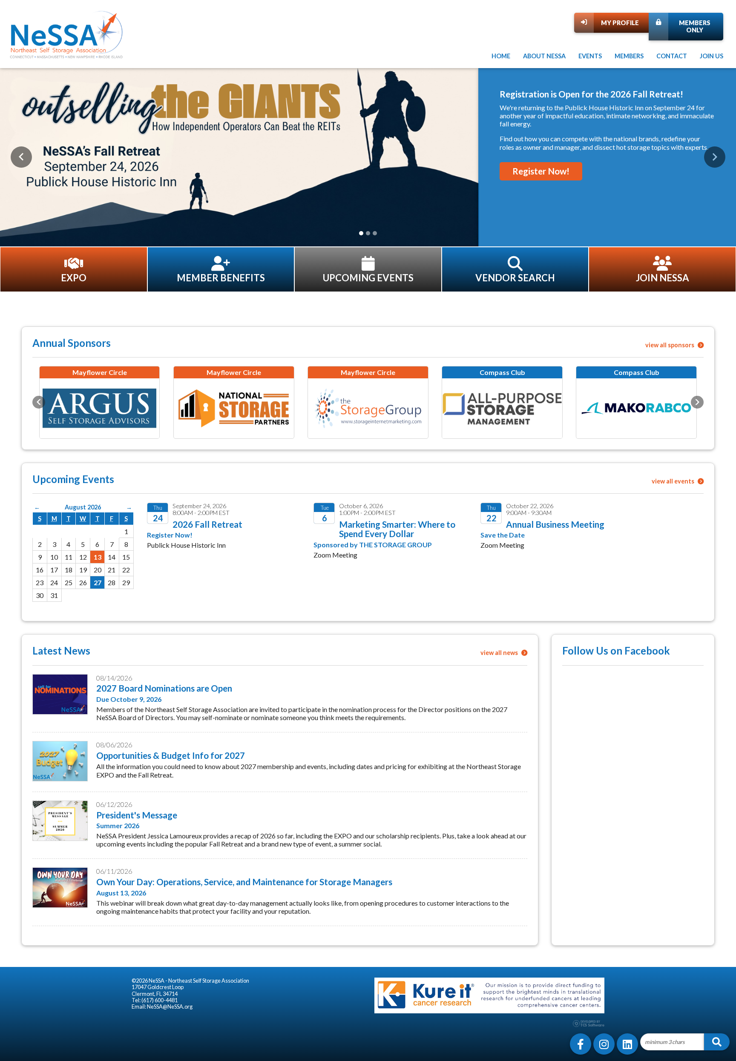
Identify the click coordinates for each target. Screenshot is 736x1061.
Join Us (711, 56)
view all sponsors (670, 345)
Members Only (694, 26)
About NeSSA (544, 56)
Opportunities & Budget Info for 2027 (170, 755)
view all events (674, 481)
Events (590, 56)
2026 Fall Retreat (207, 524)
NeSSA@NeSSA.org (170, 1006)
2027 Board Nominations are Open (164, 688)
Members (629, 56)
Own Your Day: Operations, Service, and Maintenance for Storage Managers (244, 881)
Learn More (529, 147)
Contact (671, 56)
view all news (499, 652)
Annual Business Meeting (555, 524)
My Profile (620, 22)
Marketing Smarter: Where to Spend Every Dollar (397, 529)
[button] (21, 157)
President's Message (136, 814)
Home (501, 56)
